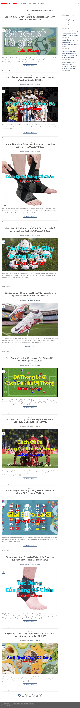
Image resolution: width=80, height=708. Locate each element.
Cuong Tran (48, 10)
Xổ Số (29, 3)
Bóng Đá (23, 3)
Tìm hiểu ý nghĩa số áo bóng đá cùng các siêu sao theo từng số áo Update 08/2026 (70, 33)
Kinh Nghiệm (40, 3)
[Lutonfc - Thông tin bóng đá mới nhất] (9, 3)
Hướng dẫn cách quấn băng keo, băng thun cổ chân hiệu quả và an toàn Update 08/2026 (70, 43)
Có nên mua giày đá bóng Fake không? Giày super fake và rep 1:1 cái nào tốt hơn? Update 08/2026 (69, 65)
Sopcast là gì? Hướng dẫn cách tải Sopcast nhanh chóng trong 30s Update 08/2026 (69, 23)
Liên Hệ (9, 703)
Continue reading (30, 65)
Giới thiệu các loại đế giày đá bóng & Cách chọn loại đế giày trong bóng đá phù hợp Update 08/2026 (69, 54)
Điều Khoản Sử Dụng (29, 703)
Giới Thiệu (4, 703)
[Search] (19, 3)
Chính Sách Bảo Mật (17, 703)
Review (34, 3)
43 (37, 695)
